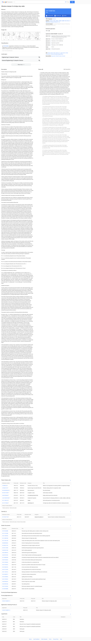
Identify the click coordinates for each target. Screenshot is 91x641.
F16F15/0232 (6, 45)
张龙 (65, 20)
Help (61, 639)
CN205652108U (5, 550)
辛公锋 (53, 20)
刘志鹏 (62, 20)
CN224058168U (5, 583)
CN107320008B (5, 530)
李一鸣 (58, 22)
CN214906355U (5, 567)
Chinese (54, 18)
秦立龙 (68, 20)
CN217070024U (5, 564)
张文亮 (49, 22)
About (30, 639)
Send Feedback (36, 639)
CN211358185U (5, 535)
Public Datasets (44, 639)
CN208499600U (5, 542)
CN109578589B (5, 588)
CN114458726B (5, 538)
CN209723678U (5, 555)
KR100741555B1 (5, 492)
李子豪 (55, 22)
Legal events (62, 52)
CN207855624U (5, 581)
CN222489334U (5, 552)
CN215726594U (5, 586)
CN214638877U (5, 574)
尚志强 (52, 22)
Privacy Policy (55, 639)
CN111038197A (5, 500)
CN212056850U (5, 576)
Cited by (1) (57, 52)
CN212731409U (5, 569)
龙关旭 (50, 20)
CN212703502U (5, 579)
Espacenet (53, 56)
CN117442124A (5, 540)
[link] (21, 47)
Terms (50, 639)
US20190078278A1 (6, 497)
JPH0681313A (5, 487)
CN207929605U (5, 559)
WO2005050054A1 (6, 490)
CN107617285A (5, 547)
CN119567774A (5, 516)
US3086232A (4, 485)
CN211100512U (5, 571)
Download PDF (50, 15)
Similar (65, 15)
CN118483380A (5, 557)
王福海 (56, 20)
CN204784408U (5, 495)
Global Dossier (59, 56)
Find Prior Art (58, 15)
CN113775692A (5, 502)
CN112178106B (5, 533)
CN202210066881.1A (6, 600)
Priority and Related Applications (57, 54)
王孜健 (59, 20)
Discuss (63, 56)
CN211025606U (5, 562)
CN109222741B (5, 545)
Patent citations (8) (51, 52)
